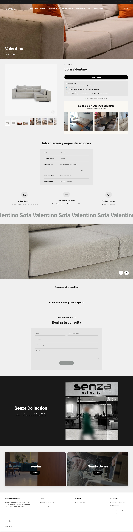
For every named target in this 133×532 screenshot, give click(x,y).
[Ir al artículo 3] (19, 124)
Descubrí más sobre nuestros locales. (36, 415)
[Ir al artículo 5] (32, 121)
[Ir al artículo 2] (13, 122)
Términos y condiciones (81, 502)
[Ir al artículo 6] (38, 121)
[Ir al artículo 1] (7, 122)
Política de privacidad (80, 506)
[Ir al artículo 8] (50, 121)
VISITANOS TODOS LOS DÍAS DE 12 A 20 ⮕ (27, 1)
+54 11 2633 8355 (49, 502)
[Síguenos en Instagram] (10, 521)
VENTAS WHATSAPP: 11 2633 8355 (54, 1)
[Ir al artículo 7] (44, 121)
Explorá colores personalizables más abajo (97, 98)
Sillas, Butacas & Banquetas (37, 8)
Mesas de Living (98, 8)
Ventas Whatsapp (96, 77)
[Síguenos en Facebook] (6, 521)
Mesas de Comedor (67, 8)
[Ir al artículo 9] (56, 121)
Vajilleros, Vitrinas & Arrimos (83, 8)
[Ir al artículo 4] (25, 124)
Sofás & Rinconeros (53, 8)
